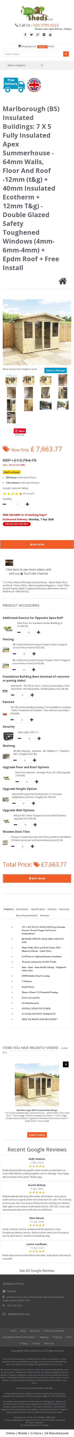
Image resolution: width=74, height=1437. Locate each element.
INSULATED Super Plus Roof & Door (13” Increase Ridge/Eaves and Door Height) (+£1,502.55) (37, 796)
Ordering (57, 1337)
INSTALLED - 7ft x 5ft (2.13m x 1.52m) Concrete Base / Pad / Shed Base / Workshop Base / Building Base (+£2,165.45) (40, 687)
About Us (34, 1330)
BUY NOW (38, 544)
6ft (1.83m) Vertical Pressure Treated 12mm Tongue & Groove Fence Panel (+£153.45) (40, 646)
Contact (36, 1343)
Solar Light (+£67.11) (28, 732)
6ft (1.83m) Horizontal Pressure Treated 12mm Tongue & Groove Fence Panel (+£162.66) (41, 662)
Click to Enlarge (55, 370)
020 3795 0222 (46, 25)
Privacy (24, 1343)
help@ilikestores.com (19, 1314)
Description (22, 909)
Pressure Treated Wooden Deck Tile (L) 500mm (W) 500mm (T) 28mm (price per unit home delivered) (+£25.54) (41, 838)
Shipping (44, 1337)
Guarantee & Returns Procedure (19, 1337)
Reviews (44, 915)
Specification (38, 909)
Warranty (64, 909)
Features (9, 909)
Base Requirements (27, 915)
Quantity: (7, 498)
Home (13, 1330)
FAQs (69, 1337)
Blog (23, 1330)
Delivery (52, 909)
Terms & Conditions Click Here (40, 1388)
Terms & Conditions (54, 1330)
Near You (49, 1343)
